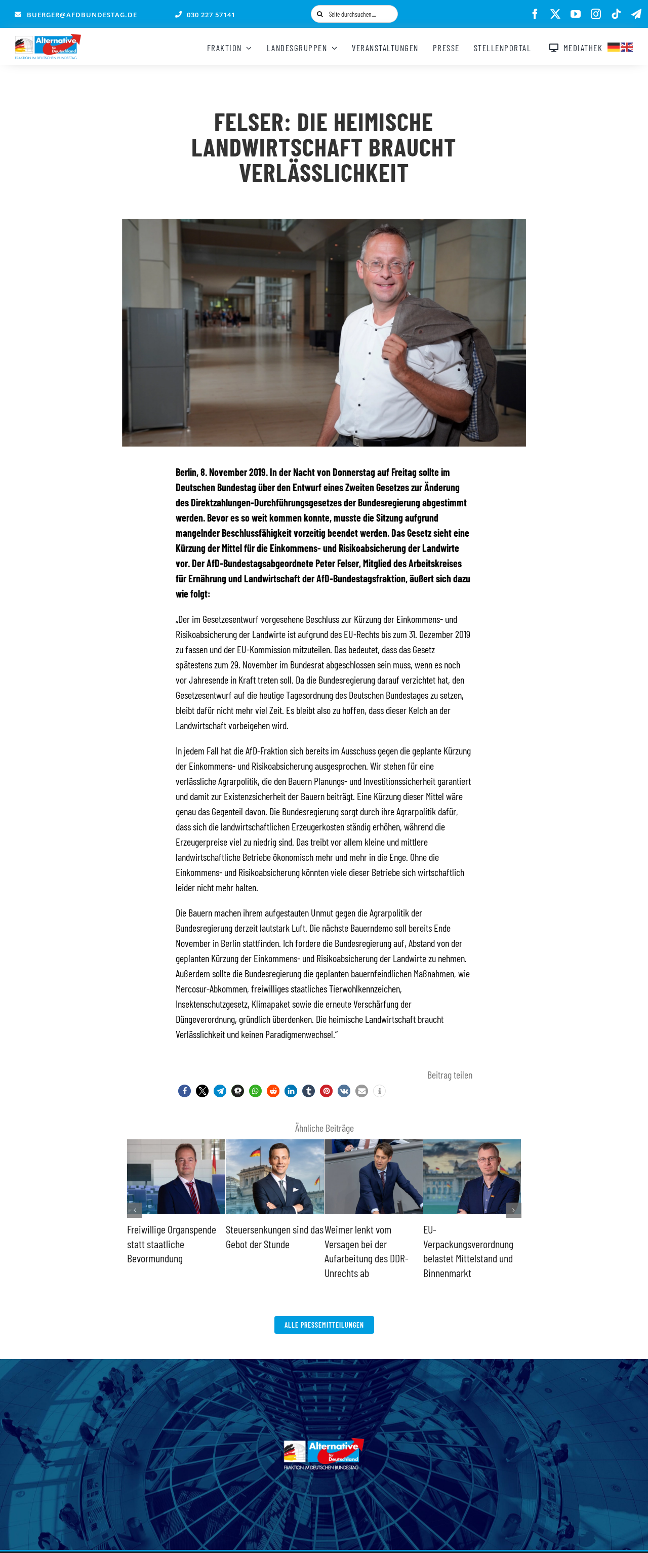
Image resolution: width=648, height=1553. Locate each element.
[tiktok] (616, 14)
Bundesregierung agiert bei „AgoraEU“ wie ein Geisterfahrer (467, 1243)
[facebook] (535, 14)
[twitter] (555, 14)
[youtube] (576, 14)
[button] (184, 1091)
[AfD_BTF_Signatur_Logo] (48, 39)
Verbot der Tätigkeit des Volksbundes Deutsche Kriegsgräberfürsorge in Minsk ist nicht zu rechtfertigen (369, 1257)
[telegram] (636, 14)
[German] (614, 45)
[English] (627, 45)
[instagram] (596, 14)
